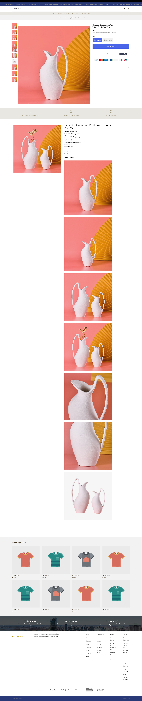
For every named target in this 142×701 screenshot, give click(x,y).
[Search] (12, 9)
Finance (88, 641)
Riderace (125, 661)
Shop (87, 656)
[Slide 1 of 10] (14, 26)
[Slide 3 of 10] (14, 37)
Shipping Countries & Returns (101, 67)
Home (57, 18)
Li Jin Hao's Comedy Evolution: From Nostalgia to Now (109, 4)
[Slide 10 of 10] (14, 79)
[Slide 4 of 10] (14, 44)
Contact (99, 641)
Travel (88, 650)
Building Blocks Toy (125, 645)
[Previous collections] (69, 534)
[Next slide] (88, 64)
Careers (99, 647)
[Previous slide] (20, 64)
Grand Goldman (18, 698)
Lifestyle (88, 647)
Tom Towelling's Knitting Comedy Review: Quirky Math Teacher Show (45, 4)
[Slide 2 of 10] (14, 31)
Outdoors (89, 653)
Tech (87, 644)
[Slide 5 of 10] (14, 49)
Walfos (125, 674)
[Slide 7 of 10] (14, 61)
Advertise (100, 644)
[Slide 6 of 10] (14, 55)
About (99, 638)
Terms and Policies (126, 698)
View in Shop (111, 46)
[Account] (125, 9)
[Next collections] (73, 534)
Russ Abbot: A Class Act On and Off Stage (79, 4)
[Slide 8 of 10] (14, 67)
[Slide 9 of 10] (14, 73)
